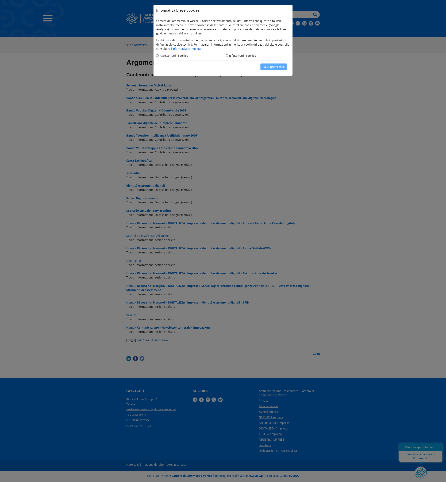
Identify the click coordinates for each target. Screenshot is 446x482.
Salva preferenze (274, 67)
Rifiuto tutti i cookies (242, 56)
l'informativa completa (186, 49)
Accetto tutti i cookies (174, 56)
